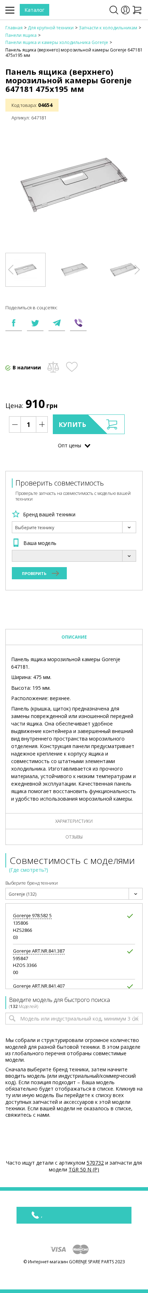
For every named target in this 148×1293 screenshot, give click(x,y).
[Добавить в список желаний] (71, 367)
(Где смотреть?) (28, 869)
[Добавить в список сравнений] (53, 367)
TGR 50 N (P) (84, 1169)
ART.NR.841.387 (39, 951)
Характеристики (74, 821)
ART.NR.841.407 (39, 986)
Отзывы (74, 837)
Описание (74, 637)
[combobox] (74, 527)
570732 (95, 1162)
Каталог (34, 9)
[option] (25, 270)
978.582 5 (32, 916)
